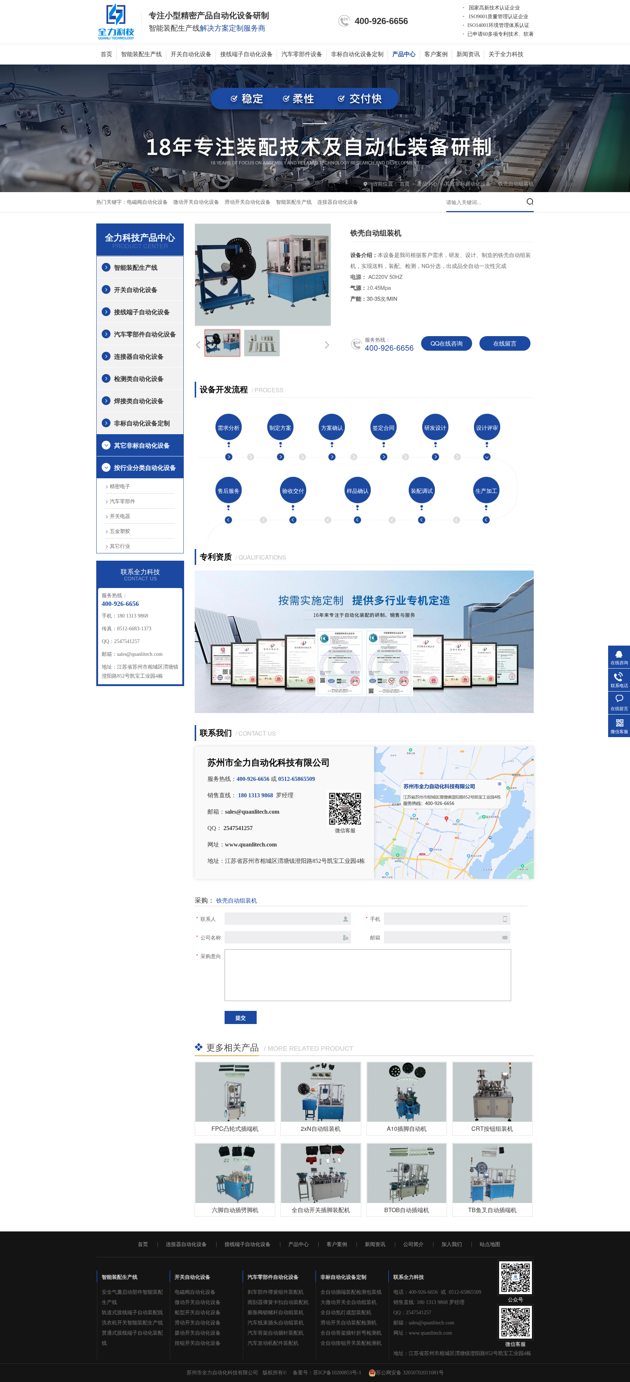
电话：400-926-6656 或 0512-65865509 (437, 1292)
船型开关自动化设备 (198, 1312)
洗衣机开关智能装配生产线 (132, 1322)
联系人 (208, 918)
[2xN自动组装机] (320, 1092)
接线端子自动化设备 (246, 54)
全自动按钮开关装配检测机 (351, 1343)
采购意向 (211, 955)
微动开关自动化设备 (196, 202)
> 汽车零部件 (120, 501)
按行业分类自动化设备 (145, 467)
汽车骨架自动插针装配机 (276, 1333)
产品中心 (404, 54)
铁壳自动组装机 (516, 184)
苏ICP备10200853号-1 (337, 1372)
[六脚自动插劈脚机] (235, 1173)
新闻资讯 (468, 54)
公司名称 (211, 937)
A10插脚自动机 (407, 1128)
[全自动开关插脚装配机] (320, 1173)
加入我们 (452, 1244)
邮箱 (375, 937)
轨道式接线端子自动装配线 (132, 1312)
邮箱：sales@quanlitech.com (423, 1322)
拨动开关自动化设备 (198, 1333)
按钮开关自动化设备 (198, 1343)
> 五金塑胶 (117, 530)
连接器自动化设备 (337, 202)
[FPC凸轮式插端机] (235, 1092)
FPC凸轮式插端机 (234, 1128)
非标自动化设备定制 (357, 54)
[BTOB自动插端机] (406, 1173)
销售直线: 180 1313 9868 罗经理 (428, 1302)
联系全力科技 (408, 1277)
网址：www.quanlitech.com (422, 1333)
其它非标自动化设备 (468, 184)
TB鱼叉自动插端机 (492, 1210)
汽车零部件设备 (301, 54)
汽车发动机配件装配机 (273, 1343)
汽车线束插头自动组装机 (276, 1322)
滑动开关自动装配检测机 (348, 1322)
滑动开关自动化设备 (248, 202)
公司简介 (413, 1244)
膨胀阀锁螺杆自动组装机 (276, 1312)
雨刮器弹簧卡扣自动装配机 (278, 1302)
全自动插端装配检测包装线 (351, 1292)
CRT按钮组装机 (492, 1128)
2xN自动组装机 (321, 1128)
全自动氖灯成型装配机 (346, 1312)
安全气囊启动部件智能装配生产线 (132, 1297)
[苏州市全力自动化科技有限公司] (116, 21)
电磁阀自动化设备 (147, 202)
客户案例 (436, 54)
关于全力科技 (506, 54)
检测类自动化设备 (139, 378)
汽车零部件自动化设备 (145, 334)
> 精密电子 (117, 486)
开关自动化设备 (191, 54)
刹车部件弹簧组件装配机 (276, 1292)
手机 (375, 918)
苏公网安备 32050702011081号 (410, 1372)
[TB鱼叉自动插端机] (492, 1173)
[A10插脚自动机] (406, 1092)
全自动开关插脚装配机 (321, 1210)
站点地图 (490, 1244)
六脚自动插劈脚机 (235, 1210)
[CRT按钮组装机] (492, 1092)
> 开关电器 (117, 515)
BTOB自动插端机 (406, 1210)
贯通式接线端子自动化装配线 (132, 1338)
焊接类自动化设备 (139, 400)
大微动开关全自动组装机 (348, 1302)
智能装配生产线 (141, 54)
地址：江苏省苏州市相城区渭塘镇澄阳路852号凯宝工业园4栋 (462, 1353)
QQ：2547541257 (412, 1312)
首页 (106, 54)
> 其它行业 (117, 545)
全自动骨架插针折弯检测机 (351, 1333)
